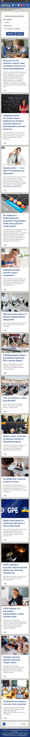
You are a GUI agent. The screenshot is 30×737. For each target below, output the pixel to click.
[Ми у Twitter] (19, 5)
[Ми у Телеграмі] (13, 5)
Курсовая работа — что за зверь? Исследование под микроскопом (13, 170)
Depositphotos (23, 735)
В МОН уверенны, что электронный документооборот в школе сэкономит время (13, 612)
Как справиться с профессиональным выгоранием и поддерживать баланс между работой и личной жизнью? (14, 221)
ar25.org (5, 5)
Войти (27, 1)
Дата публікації (7, 19)
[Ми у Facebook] (16, 5)
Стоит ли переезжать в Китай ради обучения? (14, 399)
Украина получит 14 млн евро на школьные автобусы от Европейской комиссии (14, 438)
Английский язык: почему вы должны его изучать (14, 480)
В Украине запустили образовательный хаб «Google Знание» (11, 659)
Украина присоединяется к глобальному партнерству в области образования (14, 523)
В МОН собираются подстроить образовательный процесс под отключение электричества (15, 568)
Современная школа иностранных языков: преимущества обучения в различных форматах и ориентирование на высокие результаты (14, 122)
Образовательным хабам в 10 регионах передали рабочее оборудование (14, 316)
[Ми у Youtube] (21, 5)
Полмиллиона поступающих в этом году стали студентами (14, 703)
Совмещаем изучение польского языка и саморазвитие (11, 272)
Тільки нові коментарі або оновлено (14, 16)
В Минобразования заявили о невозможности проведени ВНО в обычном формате (14, 357)
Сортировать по (7, 25)
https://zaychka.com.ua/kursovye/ (12, 186)
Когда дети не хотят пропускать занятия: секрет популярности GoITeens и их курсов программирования (14, 64)
